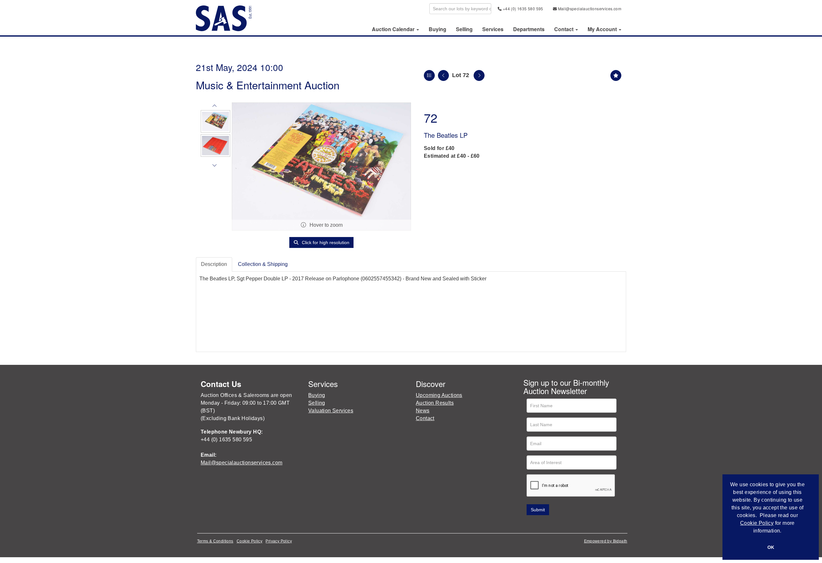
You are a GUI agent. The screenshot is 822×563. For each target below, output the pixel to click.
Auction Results (435, 403)
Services (492, 29)
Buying (437, 29)
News (423, 410)
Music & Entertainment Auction (267, 84)
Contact (425, 418)
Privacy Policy (279, 541)
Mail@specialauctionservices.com (589, 8)
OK (770, 547)
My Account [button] (603, 29)
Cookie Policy (249, 541)
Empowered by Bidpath (605, 541)
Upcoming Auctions (439, 395)
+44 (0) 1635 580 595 (522, 8)
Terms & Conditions (215, 541)
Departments (529, 29)
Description (214, 264)
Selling (464, 29)
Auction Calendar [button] (394, 29)
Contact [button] (564, 29)
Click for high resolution (325, 242)
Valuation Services (330, 410)
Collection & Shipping (263, 264)
